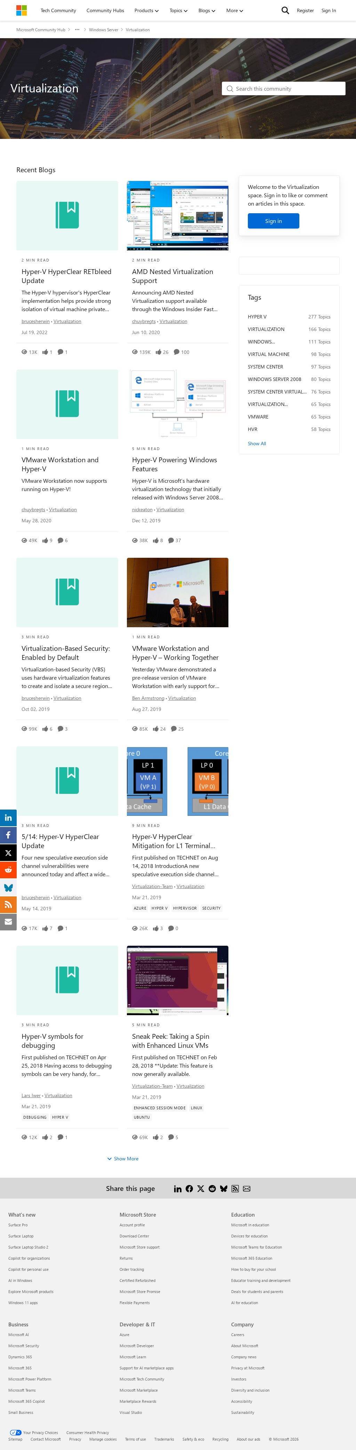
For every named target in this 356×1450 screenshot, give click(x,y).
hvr (252, 429)
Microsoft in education (250, 1224)
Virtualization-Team (152, 886)
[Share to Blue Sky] (223, 1188)
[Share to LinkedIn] (177, 1188)
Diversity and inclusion (250, 1390)
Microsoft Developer (137, 1345)
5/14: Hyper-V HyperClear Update (60, 841)
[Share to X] (200, 1188)
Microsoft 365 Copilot (26, 1401)
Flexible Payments (135, 1302)
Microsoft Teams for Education (256, 1247)
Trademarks (164, 1439)
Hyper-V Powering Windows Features (174, 464)
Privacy (75, 1439)
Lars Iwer (31, 1095)
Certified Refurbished (137, 1280)
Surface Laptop (20, 1235)
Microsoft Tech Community (142, 1379)
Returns (126, 1258)
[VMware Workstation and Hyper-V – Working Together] (178, 592)
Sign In (329, 10)
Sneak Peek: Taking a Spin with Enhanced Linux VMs (170, 1040)
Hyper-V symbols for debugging (52, 1040)
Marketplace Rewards (138, 1401)
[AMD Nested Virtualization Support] (178, 215)
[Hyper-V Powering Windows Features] (178, 404)
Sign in (273, 220)
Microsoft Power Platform (29, 1379)
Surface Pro (17, 1224)
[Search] (285, 10)
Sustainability (242, 1412)
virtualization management (266, 404)
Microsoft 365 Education (251, 1258)
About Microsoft (244, 1345)
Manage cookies (103, 1439)
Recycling (220, 1439)
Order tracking (132, 1269)
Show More (126, 1158)
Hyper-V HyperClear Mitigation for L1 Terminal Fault (171, 841)
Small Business (20, 1412)
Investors (238, 1379)
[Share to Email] (246, 1188)
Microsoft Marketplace (139, 1390)
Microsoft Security (23, 1345)
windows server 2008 (274, 379)
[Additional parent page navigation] (77, 29)
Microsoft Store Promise (140, 1291)
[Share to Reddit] (212, 1188)
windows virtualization (266, 341)
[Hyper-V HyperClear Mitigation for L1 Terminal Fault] (178, 781)
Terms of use (135, 1439)
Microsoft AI (18, 1334)
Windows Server (103, 29)
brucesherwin (36, 321)
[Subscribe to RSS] (235, 1188)
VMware (258, 416)
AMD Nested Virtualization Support (172, 276)
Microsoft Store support (140, 1247)
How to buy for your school (253, 1269)
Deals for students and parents (257, 1291)
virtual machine (269, 354)
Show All (257, 443)
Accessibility (241, 1401)
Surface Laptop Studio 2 (28, 1247)
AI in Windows (20, 1280)
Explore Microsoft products (31, 1291)
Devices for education (249, 1235)
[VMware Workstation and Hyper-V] (67, 404)
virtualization (266, 329)
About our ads (248, 1439)
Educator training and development (261, 1280)
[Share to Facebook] (189, 1188)
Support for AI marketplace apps (147, 1367)
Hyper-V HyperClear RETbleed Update (67, 276)
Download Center (134, 1235)
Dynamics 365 (20, 1356)
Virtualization (67, 321)
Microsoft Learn (133, 1356)
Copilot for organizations (29, 1258)
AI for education (244, 1302)
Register (305, 10)
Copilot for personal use (28, 1269)
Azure (124, 1334)
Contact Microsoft (46, 1439)
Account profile (132, 1224)
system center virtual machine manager (275, 391)
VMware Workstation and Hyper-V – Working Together (175, 653)
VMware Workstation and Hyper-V (60, 464)
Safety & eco (193, 1439)
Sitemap (15, 1439)
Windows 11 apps (23, 1302)
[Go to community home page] (21, 10)
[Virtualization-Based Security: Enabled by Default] (67, 592)
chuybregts (144, 321)
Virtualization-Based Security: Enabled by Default (66, 653)
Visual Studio (131, 1412)
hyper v (257, 316)
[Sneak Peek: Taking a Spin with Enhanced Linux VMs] (178, 980)
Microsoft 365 (20, 1367)
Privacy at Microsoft (248, 1367)
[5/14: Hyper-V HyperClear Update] (67, 781)
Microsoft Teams (22, 1390)
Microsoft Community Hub (40, 29)
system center (265, 366)
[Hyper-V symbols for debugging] (67, 980)
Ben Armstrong (148, 698)
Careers (237, 1334)
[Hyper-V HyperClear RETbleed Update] (67, 215)
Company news (244, 1356)
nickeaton (142, 509)
